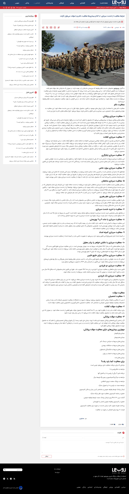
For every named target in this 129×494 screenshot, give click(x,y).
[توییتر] (4, 8)
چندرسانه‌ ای (49, 3)
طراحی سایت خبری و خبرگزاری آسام (10, 488)
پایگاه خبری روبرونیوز (110, 476)
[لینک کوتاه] (58, 27)
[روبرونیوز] (119, 3)
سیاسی (93, 3)
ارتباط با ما (57, 469)
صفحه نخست (104, 3)
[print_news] (54, 27)
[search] (4, 3)
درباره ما (57, 472)
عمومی (17, 3)
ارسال (46, 456)
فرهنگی (61, 3)
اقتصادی (82, 3)
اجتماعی (37, 3)
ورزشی (72, 3)
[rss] (14, 8)
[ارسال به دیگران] (51, 27)
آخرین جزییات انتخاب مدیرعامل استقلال (106, 8)
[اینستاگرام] (6, 8)
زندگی (27, 3)
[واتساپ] (12, 8)
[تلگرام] (9, 8)
